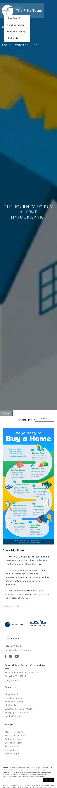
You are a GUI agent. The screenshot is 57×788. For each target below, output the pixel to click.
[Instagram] (11, 656)
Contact (21, 45)
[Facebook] (6, 656)
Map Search (14, 18)
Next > (19, 606)
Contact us (11, 750)
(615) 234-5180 (13, 680)
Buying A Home (14, 743)
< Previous (9, 606)
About (6, 45)
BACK (6, 413)
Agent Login (12, 753)
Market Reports (16, 38)
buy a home (42, 557)
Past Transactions (15, 735)
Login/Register (13, 716)
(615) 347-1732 (13, 646)
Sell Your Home (13, 739)
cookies (32, 768)
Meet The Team (14, 732)
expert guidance (39, 594)
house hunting (13, 581)
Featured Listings (17, 31)
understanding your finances (21, 577)
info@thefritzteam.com (18, 650)
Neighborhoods (15, 25)
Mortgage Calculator (17, 712)
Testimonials (12, 746)
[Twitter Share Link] (44, 427)
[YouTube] (17, 656)
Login (36, 45)
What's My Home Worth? (19, 709)
